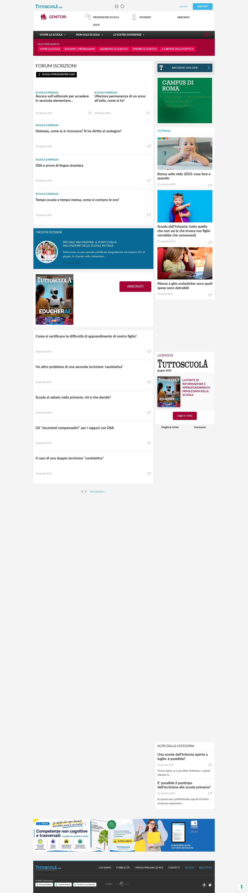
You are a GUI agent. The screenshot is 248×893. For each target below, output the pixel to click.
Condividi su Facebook (117, 6)
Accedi (183, 6)
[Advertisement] (185, 325)
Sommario (200, 427)
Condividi (90, 113)
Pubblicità (123, 868)
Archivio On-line (185, 67)
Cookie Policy (64, 884)
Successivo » (98, 491)
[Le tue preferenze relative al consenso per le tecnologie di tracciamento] (241, 886)
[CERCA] (206, 35)
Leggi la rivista (184, 416)
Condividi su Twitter (122, 6)
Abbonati (202, 6)
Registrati (205, 868)
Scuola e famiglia (47, 93)
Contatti (174, 868)
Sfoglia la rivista (170, 427)
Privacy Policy (45, 884)
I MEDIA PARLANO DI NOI (149, 868)
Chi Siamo (105, 868)
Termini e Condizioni (86, 884)
